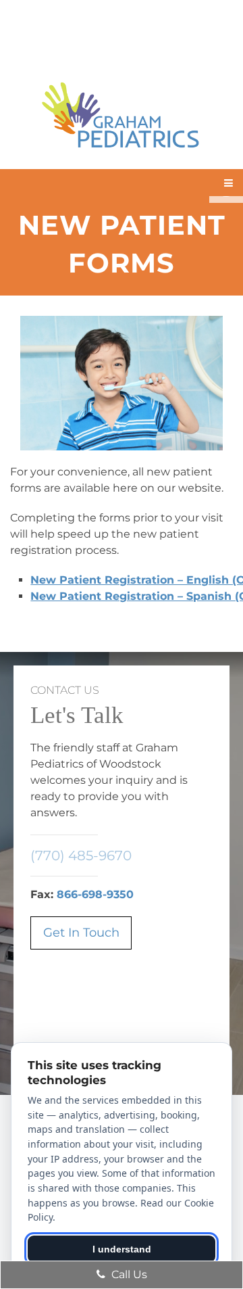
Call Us (128, 1274)
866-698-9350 (95, 894)
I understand (121, 1249)
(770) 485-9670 (81, 855)
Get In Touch (81, 932)
